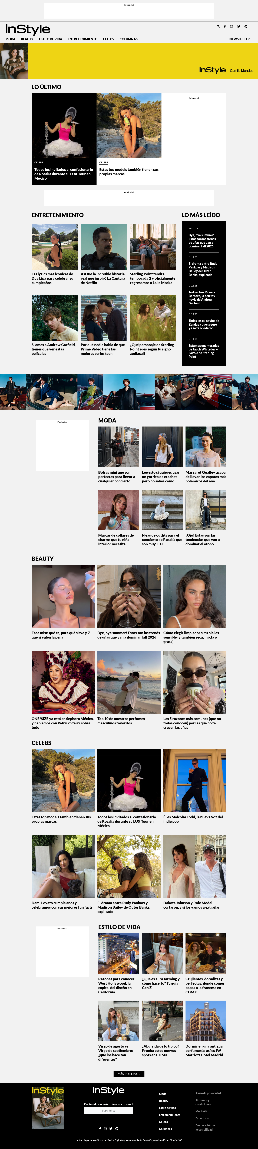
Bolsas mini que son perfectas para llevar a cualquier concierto (116, 476)
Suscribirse (108, 1110)
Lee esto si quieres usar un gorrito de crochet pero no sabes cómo (161, 476)
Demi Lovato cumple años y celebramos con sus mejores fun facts (62, 905)
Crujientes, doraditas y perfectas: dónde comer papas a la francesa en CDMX (205, 985)
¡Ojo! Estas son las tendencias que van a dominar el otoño (203, 539)
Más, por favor (129, 1073)
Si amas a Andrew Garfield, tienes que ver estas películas (54, 349)
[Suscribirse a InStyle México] (48, 1107)
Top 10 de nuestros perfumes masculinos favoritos (121, 720)
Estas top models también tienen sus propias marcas (128, 171)
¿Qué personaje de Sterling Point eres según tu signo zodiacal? (152, 349)
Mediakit (201, 1111)
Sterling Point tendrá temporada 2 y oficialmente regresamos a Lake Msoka (152, 278)
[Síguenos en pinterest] (245, 26)
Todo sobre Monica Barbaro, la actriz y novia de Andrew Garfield (202, 297)
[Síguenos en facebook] (225, 26)
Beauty (27, 39)
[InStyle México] (28, 29)
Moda (10, 39)
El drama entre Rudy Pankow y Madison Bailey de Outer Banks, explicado (203, 269)
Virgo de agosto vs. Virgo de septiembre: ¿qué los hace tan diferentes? (115, 1052)
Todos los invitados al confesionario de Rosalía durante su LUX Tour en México (63, 173)
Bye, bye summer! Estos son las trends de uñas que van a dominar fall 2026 (202, 240)
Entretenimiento (82, 39)
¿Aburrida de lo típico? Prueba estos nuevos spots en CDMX (160, 1050)
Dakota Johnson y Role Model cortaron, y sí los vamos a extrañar (191, 905)
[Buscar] (218, 26)
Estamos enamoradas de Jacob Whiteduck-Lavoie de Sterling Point (204, 351)
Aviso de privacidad (208, 1093)
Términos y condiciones (203, 1102)
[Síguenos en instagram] (231, 26)
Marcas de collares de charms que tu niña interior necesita (116, 539)
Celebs (108, 39)
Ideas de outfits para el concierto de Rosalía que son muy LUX (162, 539)
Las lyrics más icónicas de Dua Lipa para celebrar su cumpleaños (52, 278)
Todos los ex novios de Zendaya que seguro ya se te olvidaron (204, 324)
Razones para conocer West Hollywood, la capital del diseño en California (116, 985)
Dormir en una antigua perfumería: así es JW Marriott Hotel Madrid (204, 1050)
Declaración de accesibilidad (205, 1127)
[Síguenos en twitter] (238, 26)
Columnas (129, 39)
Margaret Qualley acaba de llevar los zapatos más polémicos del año (206, 476)
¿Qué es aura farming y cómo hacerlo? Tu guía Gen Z (161, 983)
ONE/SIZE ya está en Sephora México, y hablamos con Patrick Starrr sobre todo (63, 722)
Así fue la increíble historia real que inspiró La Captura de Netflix (103, 278)
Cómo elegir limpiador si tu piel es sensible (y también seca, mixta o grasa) (191, 637)
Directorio (202, 1118)
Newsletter (239, 39)
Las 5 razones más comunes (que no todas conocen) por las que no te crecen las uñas (192, 722)
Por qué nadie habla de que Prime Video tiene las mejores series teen (103, 349)
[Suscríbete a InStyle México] (129, 61)
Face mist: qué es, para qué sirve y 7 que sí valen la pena (61, 634)
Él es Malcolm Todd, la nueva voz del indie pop (193, 819)
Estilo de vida (50, 39)
